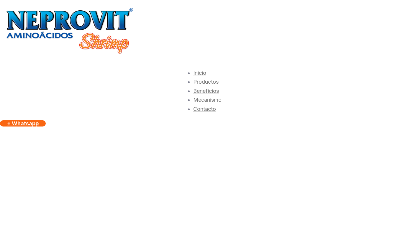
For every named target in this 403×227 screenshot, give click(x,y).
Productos (206, 82)
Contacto (204, 109)
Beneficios (206, 91)
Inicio (199, 73)
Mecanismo (207, 100)
